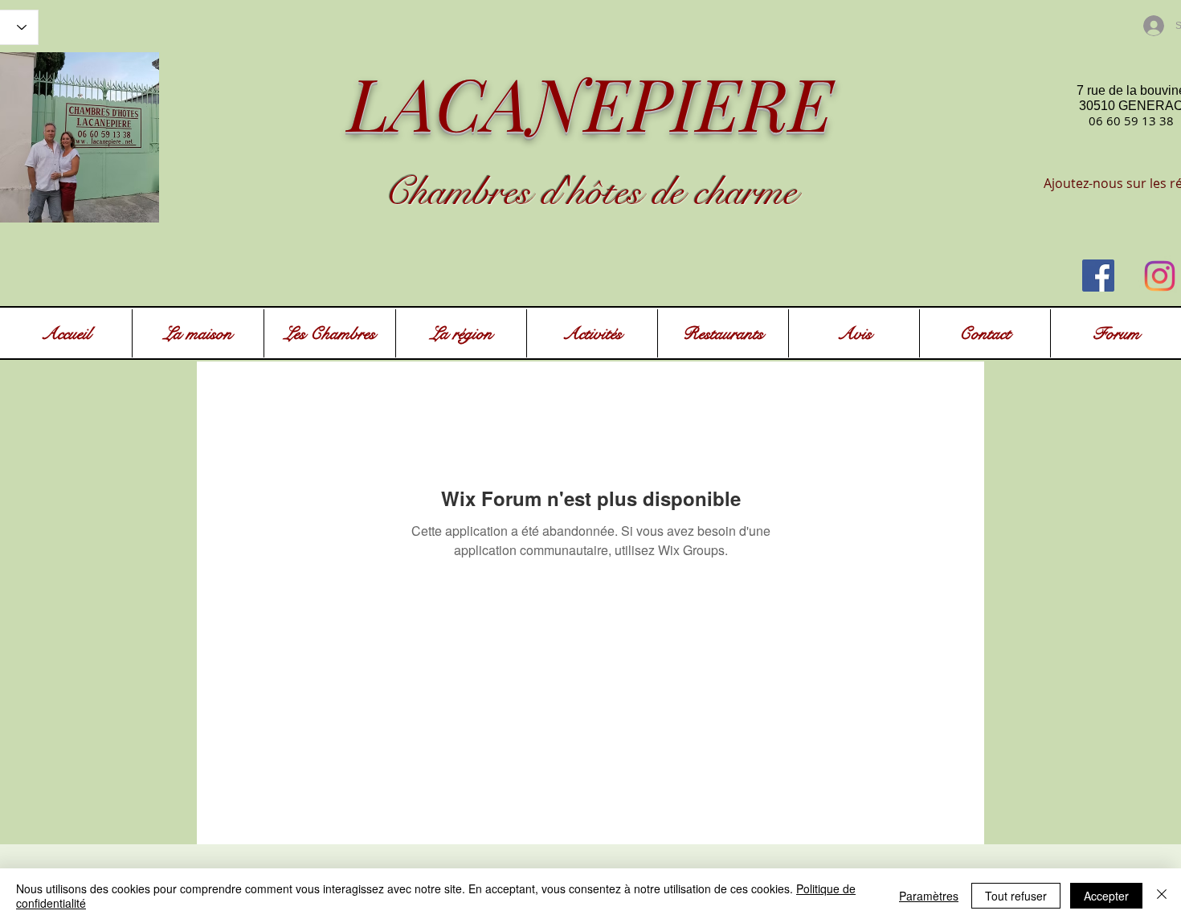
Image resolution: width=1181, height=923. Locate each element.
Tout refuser (1016, 896)
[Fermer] (1161, 895)
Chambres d (471, 192)
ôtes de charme (691, 192)
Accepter (1106, 896)
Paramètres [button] (928, 896)
